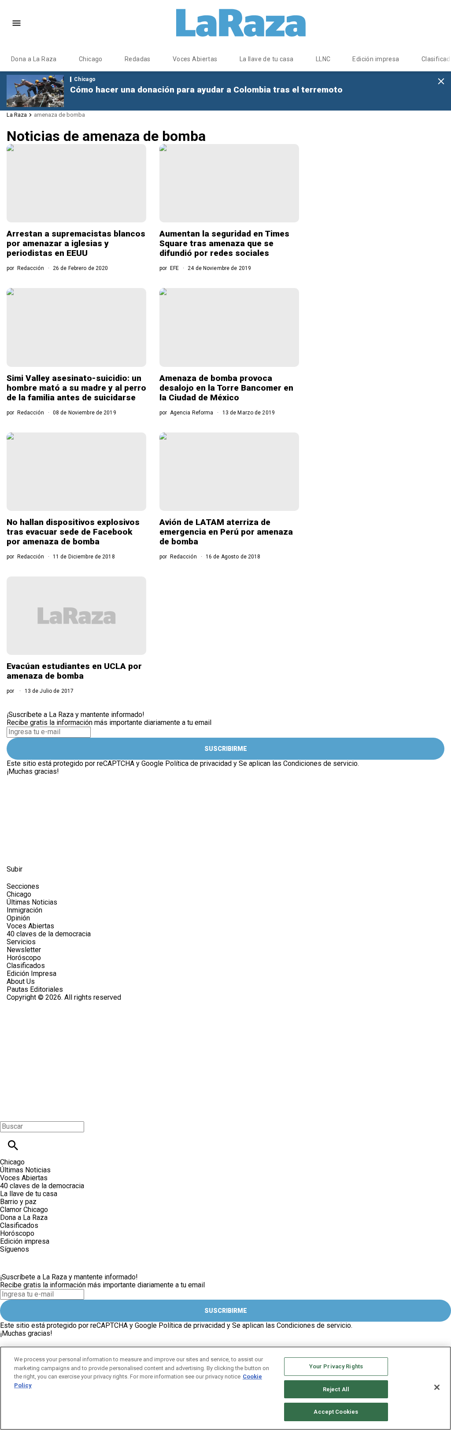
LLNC (323, 59)
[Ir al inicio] (147, 779)
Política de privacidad (198, 763)
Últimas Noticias (32, 902)
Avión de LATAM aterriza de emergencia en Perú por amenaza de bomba (226, 532)
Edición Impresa (31, 973)
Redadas (138, 59)
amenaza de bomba (59, 114)
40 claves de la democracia (49, 934)
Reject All (336, 1389)
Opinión (18, 918)
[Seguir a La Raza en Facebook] (17, 849)
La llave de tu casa (267, 59)
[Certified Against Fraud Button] (38, 1005)
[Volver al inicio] (144, 1033)
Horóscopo (24, 957)
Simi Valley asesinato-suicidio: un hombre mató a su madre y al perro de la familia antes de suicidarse (76, 388)
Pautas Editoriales (35, 989)
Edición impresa (375, 59)
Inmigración (24, 910)
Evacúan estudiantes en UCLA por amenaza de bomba (74, 671)
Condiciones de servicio (320, 763)
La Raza (17, 114)
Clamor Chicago (24, 1209)
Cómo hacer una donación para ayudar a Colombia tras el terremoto (206, 90)
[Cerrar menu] (10, 1111)
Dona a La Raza (34, 59)
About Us (21, 981)
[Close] (437, 1387)
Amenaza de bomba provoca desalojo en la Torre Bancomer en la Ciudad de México (226, 388)
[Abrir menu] (16, 23)
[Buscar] (13, 1145)
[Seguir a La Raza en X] (39, 849)
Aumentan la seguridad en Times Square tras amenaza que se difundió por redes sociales (224, 243)
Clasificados (26, 965)
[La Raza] (240, 23)
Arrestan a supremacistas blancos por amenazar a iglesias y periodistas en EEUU (76, 243)
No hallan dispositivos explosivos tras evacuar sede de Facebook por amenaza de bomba (73, 532)
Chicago (91, 59)
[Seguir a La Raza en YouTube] (60, 849)
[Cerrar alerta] (441, 82)
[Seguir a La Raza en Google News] (82, 849)
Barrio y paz (18, 1201)
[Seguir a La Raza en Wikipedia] (103, 849)
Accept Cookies (336, 1411)
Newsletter (24, 950)
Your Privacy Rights (336, 1366)
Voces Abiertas (195, 59)
